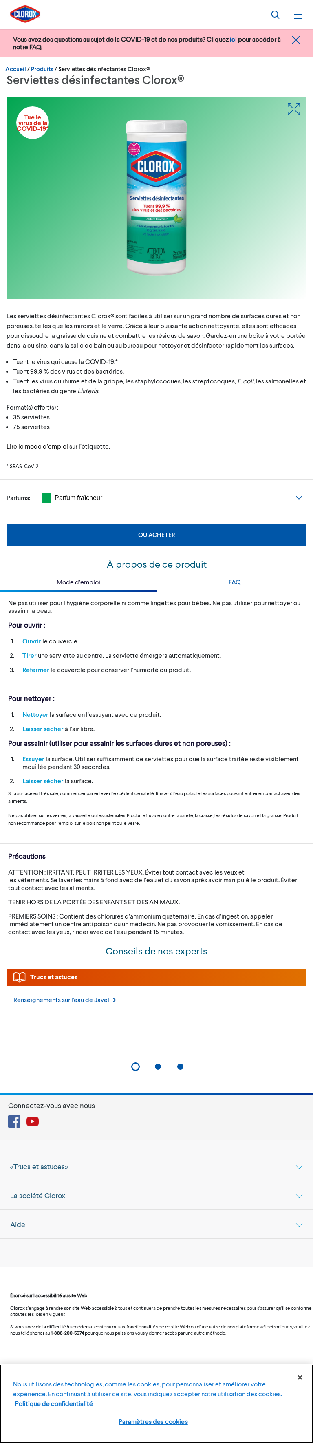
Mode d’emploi (78, 582)
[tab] (156, 1166)
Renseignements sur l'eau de (61, 999)
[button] (297, 14)
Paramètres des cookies (153, 1421)
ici (233, 39)
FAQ (235, 582)
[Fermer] (300, 1377)
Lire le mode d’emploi (37, 446)
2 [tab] (158, 1066)
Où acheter (156, 534)
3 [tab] (180, 1066)
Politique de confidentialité (54, 1403)
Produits (42, 69)
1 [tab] (135, 1066)
